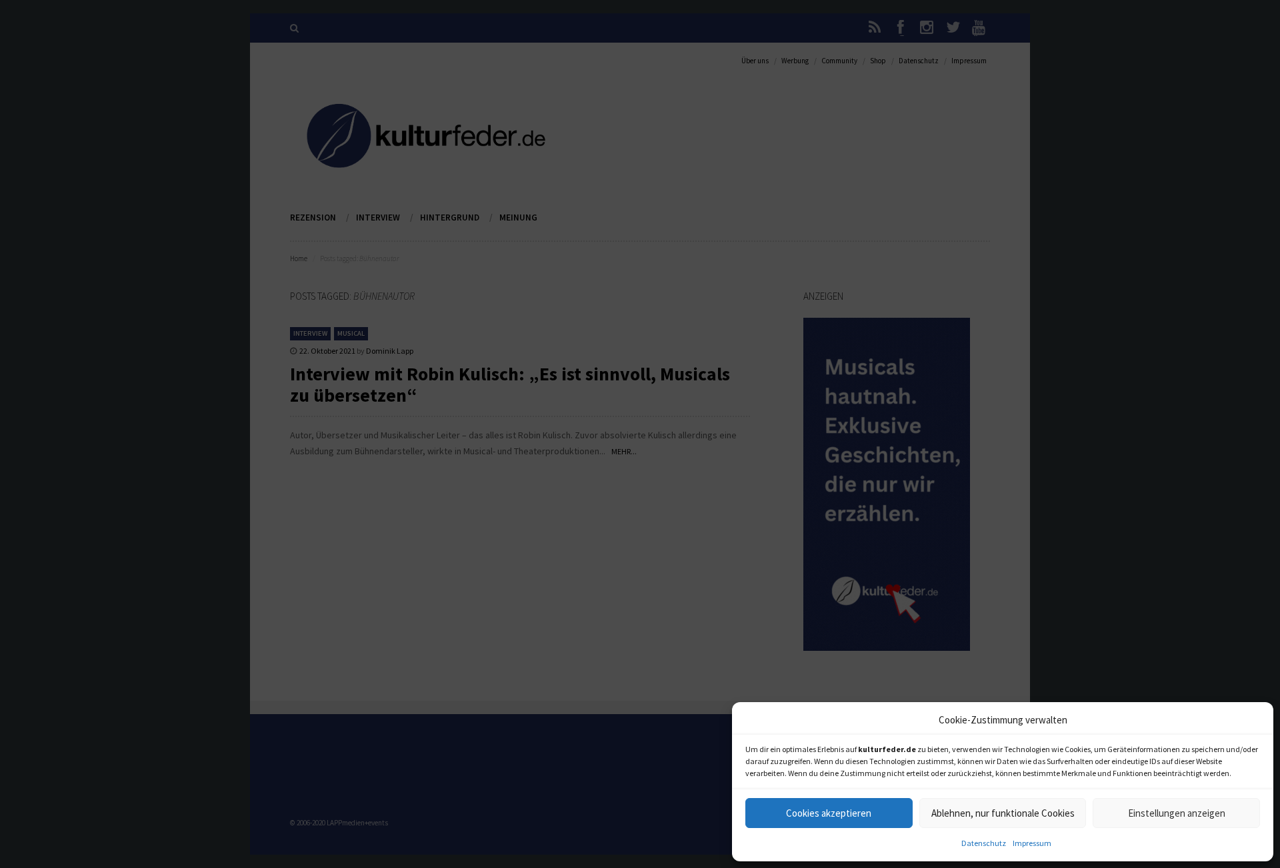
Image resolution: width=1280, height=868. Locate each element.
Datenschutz (983, 843)
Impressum (1032, 843)
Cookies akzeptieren (828, 813)
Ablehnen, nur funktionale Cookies (1003, 813)
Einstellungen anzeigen (1176, 813)
